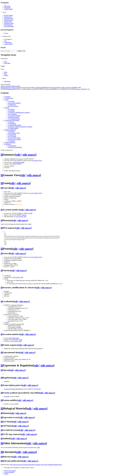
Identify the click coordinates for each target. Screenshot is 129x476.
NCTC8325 (16, 87)
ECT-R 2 (65, 87)
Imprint (6, 474)
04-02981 (42, 87)
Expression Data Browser (14, 389)
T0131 (65, 89)
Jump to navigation (6, 86)
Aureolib (6, 396)
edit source (29, 154)
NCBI (30, 213)
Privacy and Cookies (10, 470)
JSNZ (37, 87)
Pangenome (4, 87)
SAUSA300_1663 (36, 160)
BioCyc (24, 215)
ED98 (74, 87)
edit (18, 154)
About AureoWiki (9, 472)
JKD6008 (11, 89)
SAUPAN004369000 (18, 162)
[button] (1, 12)
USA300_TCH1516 (80, 89)
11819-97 (54, 87)
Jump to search (16, 86)
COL (8, 87)
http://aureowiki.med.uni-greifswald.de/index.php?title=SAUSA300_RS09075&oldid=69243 (36, 464)
